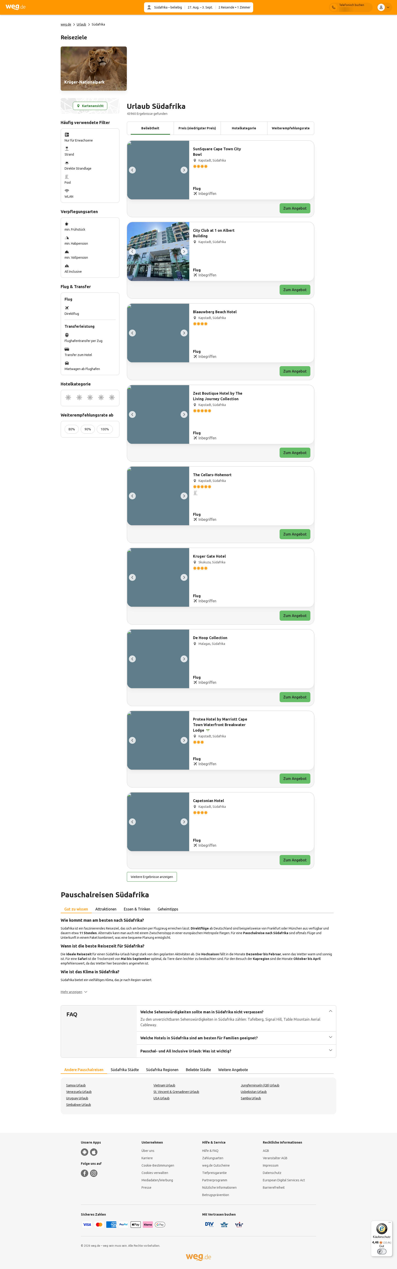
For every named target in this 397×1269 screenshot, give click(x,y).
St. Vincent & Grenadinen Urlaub (176, 1092)
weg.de (66, 24)
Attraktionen (105, 909)
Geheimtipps (168, 909)
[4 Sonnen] (101, 398)
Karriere (147, 1158)
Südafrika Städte (125, 1070)
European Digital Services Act (284, 1180)
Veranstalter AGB (275, 1158)
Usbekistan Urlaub (254, 1092)
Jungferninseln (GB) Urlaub (260, 1085)
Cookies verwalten (155, 1173)
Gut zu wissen (76, 909)
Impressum (270, 1165)
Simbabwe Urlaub (78, 1105)
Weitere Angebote (233, 1070)
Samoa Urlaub (76, 1085)
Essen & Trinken (137, 909)
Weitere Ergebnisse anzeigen (152, 877)
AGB (266, 1151)
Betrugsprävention (215, 1195)
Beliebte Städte (198, 1070)
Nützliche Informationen (219, 1187)
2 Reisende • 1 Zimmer (234, 7)
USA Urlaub (161, 1098)
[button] (74, 992)
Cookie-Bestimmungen (158, 1165)
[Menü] (389, 1223)
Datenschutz (272, 1173)
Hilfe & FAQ (210, 1151)
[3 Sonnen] (90, 398)
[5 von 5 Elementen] (132, 170)
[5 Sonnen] (112, 398)
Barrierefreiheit (274, 1187)
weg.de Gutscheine (216, 1165)
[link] (94, 68)
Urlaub (81, 24)
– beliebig (174, 7)
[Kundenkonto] (384, 7)
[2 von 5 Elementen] (184, 170)
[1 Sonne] (68, 398)
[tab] (76, 909)
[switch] (381, 1251)
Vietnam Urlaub (164, 1085)
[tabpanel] (198, 955)
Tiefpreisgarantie (214, 1173)
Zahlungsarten (212, 1158)
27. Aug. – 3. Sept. (200, 7)
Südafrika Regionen (162, 1070)
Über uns (148, 1151)
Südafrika (160, 7)
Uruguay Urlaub (77, 1098)
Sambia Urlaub (251, 1098)
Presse (146, 1187)
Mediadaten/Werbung (157, 1180)
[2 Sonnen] (79, 398)
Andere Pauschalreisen (83, 1070)
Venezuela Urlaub (79, 1092)
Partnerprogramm (214, 1180)
